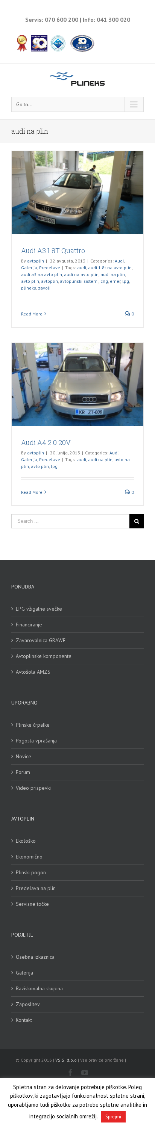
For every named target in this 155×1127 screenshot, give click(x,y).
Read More (32, 314)
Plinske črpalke (33, 724)
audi (81, 267)
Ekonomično (29, 856)
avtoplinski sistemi (79, 281)
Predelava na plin (36, 888)
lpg (125, 281)
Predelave (49, 267)
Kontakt (24, 1020)
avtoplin (35, 261)
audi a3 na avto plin (41, 274)
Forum (23, 772)
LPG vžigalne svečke (39, 608)
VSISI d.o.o (66, 1060)
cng (104, 281)
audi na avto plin (81, 274)
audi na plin (112, 274)
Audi (119, 261)
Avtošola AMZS (33, 671)
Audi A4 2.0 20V (46, 442)
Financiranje (29, 624)
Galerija (29, 267)
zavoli (44, 288)
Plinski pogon (31, 872)
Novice (23, 756)
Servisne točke (32, 904)
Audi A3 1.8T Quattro (53, 250)
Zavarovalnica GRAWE (40, 640)
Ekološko (26, 840)
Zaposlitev (28, 1004)
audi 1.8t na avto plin (110, 267)
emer (115, 281)
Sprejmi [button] (113, 1116)
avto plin (30, 281)
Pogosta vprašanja (36, 740)
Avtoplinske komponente (43, 656)
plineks (28, 288)
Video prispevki (33, 788)
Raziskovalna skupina (39, 988)
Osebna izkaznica (35, 956)
